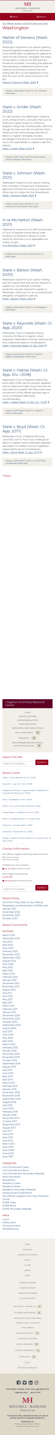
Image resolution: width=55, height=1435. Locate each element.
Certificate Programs (27, 1339)
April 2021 (7, 1002)
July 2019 (7, 1070)
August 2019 (9, 1066)
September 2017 (11, 1124)
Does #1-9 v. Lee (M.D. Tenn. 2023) (17, 784)
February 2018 (10, 1111)
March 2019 (8, 1082)
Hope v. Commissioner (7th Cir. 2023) (19, 777)
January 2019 (9, 1089)
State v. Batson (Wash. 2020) (17, 298)
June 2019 (7, 1073)
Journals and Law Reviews (27, 1323)
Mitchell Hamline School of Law (30, 1416)
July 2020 (7, 1031)
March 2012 (8, 1143)
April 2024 (7, 944)
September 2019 (11, 1063)
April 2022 (7, 970)
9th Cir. (31, 91)
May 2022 (7, 967)
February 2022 (10, 977)
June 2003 (8, 1153)
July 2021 (7, 993)
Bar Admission (41, 91)
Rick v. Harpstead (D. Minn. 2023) (17, 799)
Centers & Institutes (24, 1333)
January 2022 (9, 980)
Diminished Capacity (36, 157)
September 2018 (11, 1098)
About (27, 1244)
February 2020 (10, 1047)
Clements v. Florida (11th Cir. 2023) (17, 831)
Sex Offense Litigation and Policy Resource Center (25, 23)
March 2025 (8, 935)
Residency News (11, 1186)
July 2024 (7, 941)
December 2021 (11, 983)
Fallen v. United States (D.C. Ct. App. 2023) (21, 819)
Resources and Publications (27, 728)
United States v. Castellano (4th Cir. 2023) (20, 812)
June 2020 (8, 1034)
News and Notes (27, 724)
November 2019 (11, 1057)
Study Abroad (27, 1328)
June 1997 (7, 1156)
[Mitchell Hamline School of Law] (27, 7)
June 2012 (7, 1140)
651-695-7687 (7, 877)
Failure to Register (13, 159)
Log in (5, 1219)
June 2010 (7, 1147)
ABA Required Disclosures (27, 1368)
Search (42, 16)
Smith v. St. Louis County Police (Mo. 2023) (21, 806)
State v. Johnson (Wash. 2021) (18, 195)
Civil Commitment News (15, 1170)
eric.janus (8, 869)
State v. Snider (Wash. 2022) (17, 148)
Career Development (27, 1293)
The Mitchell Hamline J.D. (24, 1306)
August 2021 (9, 989)
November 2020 (11, 915)
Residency (24, 738)
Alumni (27, 1265)
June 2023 (7, 948)
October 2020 (9, 918)
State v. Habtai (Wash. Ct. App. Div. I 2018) (25, 372)
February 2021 (9, 1009)
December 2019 (11, 1054)
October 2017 (9, 1121)
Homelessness (11, 463)
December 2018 (11, 1092)
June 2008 (8, 1150)
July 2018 (7, 1105)
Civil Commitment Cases (15, 1167)
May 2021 (7, 999)
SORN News (9, 1205)
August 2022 (9, 961)
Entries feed (8, 1222)
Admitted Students (27, 1283)
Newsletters (8, 1180)
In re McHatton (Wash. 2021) (17, 245)
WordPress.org (10, 1229)
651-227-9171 (35, 1393)
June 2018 (7, 1108)
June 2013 (7, 1137)
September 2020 (11, 1025)
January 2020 (9, 1050)
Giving (27, 1276)
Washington (11, 93)
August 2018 (9, 1102)
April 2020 (7, 1041)
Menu (15, 16)
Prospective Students (27, 1255)
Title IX (27, 1362)
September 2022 (11, 957)
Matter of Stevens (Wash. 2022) (19, 82)
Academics (27, 1250)
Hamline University (35, 1418)
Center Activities (28, 716)
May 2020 (7, 1038)
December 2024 (11, 938)
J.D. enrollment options (24, 1313)
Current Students (28, 1288)
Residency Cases (11, 1183)
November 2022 (11, 954)
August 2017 (9, 1127)
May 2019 (7, 1076)
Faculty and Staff (27, 1298)
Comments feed (11, 1225)
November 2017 (11, 1118)
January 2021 (9, 908)
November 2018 (11, 1095)
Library (27, 1270)
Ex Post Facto (40, 461)
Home (28, 712)
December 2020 (11, 912)
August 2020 (9, 1028)
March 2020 (8, 1044)
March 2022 (8, 973)
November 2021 (11, 986)
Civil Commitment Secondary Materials (23, 1173)
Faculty (27, 1260)
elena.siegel (9, 881)
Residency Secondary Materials (19, 1189)
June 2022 (7, 964)
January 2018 (9, 1115)
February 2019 (10, 1086)
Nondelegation (41, 307)
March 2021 (8, 1005)
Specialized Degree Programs (27, 1318)
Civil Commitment (24, 732)
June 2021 (7, 996)
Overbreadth (22, 206)
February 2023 (10, 951)
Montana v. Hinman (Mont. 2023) (17, 825)
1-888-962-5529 (21, 1393)
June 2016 (7, 1134)
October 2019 (9, 1060)
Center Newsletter (27, 720)
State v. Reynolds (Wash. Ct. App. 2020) (23, 345)
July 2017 (7, 1131)
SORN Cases (9, 1202)
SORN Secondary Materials (16, 1208)
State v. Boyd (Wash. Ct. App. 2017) (21, 452)
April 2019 (7, 1079)
